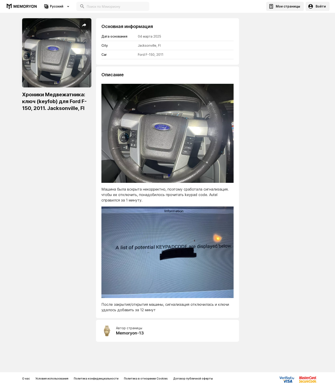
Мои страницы (288, 6)
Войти (321, 6)
